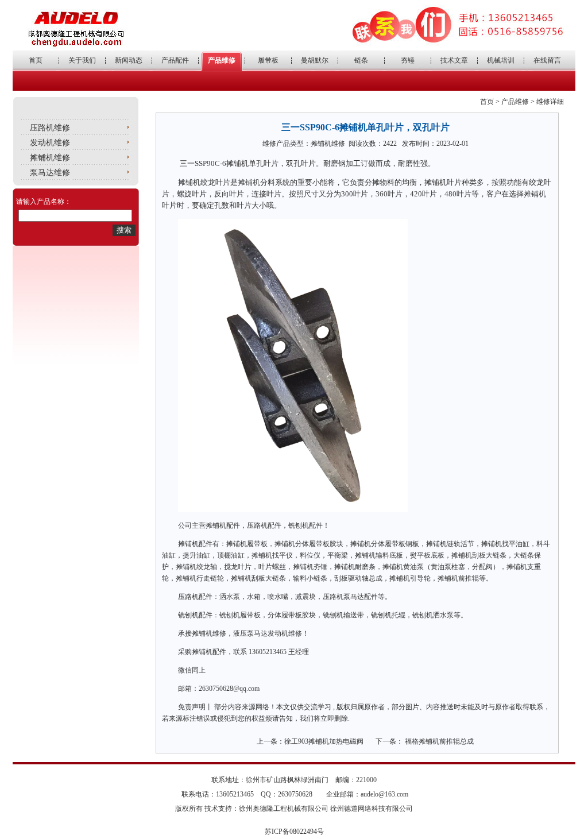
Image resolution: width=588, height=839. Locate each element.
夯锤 (408, 60)
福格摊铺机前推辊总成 (438, 741)
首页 (35, 60)
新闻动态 (128, 60)
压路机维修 (50, 127)
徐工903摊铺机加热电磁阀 (323, 741)
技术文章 (454, 60)
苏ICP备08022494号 (294, 832)
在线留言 (547, 60)
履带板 (268, 60)
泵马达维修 (50, 172)
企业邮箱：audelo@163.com (367, 794)
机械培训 (500, 60)
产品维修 (221, 60)
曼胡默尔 (314, 60)
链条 (361, 60)
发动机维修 (50, 142)
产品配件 (175, 60)
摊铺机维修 (50, 157)
